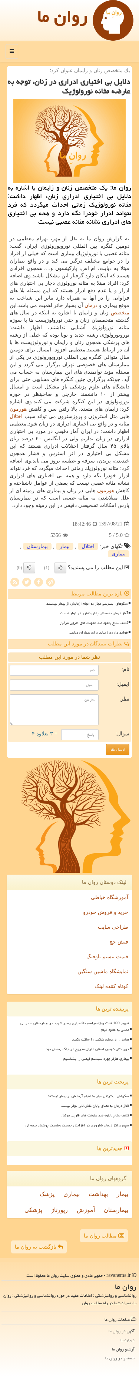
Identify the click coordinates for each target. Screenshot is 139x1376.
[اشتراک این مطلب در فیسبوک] (38, 581)
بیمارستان (37, 546)
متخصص (120, 312)
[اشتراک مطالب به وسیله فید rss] (15, 581)
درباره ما (127, 1340)
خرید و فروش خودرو (105, 912)
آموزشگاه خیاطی (109, 897)
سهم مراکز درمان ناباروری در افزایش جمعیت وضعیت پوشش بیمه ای (77, 1125)
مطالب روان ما (101, 1236)
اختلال (16, 416)
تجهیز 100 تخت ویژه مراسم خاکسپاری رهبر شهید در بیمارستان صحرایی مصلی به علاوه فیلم (74, 1026)
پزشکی (33, 1210)
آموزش (86, 1210)
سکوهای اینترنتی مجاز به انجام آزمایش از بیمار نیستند (87, 603)
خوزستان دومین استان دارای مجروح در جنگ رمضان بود (87, 1049)
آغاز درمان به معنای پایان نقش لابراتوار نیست (94, 613)
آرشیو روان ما (123, 1349)
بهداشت (98, 1194)
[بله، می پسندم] (60, 567)
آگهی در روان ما (122, 1331)
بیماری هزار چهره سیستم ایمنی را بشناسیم (96, 1058)
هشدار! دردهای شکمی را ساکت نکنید (100, 1039)
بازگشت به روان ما (36, 1247)
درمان (91, 305)
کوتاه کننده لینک (111, 986)
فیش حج (118, 942)
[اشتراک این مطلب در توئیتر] (26, 581)
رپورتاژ (59, 1210)
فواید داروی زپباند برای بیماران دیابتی (98, 632)
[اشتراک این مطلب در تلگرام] (50, 581)
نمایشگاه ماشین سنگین (102, 971)
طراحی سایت (113, 927)
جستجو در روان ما (120, 1358)
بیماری (119, 554)
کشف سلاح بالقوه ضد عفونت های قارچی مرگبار (94, 623)
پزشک (47, 1194)
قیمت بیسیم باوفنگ (107, 956)
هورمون (18, 409)
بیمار (65, 546)
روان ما (62, 16)
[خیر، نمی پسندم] (29, 567)
